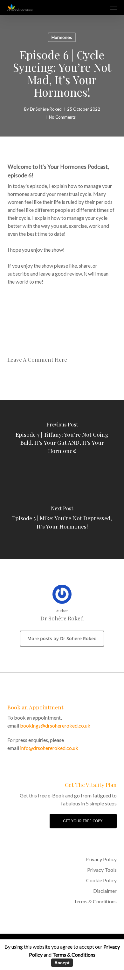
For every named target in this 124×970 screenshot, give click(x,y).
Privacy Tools (101, 870)
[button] (113, 7)
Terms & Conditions (95, 901)
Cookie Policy (101, 880)
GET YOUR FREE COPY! (83, 821)
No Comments (62, 117)
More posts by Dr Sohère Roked (62, 638)
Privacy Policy (101, 859)
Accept (62, 962)
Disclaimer (104, 891)
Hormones (62, 37)
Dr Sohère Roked (46, 109)
